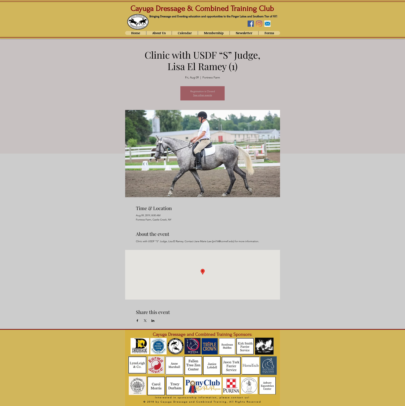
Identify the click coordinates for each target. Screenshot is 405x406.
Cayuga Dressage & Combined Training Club (202, 8)
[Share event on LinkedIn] (152, 320)
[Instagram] (259, 24)
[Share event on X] (145, 320)
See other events (202, 95)
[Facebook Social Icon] (251, 24)
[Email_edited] (267, 24)
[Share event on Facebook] (137, 320)
